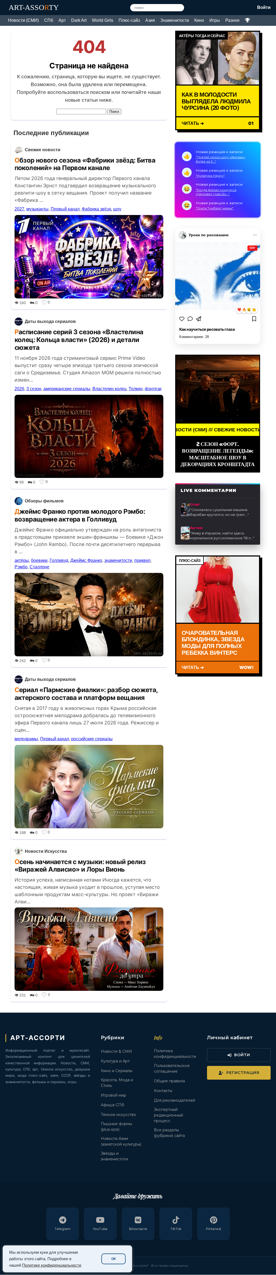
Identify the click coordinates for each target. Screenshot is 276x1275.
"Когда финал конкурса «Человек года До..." (216, 192)
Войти (264, 7)
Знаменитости (174, 20)
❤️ (239, 310)
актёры (22, 560)
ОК (113, 1259)
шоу (117, 209)
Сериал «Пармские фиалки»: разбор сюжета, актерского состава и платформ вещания (86, 694)
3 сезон (33, 388)
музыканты (37, 209)
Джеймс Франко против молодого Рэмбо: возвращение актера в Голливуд (80, 515)
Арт (62, 20)
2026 (19, 388)
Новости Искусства (46, 851)
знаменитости (118, 560)
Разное (232, 20)
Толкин (136, 388)
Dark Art (79, 20)
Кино (199, 20)
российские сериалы (92, 739)
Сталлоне (39, 567)
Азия (150, 20)
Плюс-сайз (129, 20)
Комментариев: (194, 337)
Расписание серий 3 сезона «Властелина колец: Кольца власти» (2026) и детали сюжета (79, 339)
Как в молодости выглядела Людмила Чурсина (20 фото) (216, 101)
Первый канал (65, 209)
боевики (39, 560)
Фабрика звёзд (96, 209)
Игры (214, 20)
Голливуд (59, 560)
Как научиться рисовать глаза (207, 329)
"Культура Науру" (210, 176)
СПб (48, 20)
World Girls (102, 20)
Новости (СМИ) (23, 20)
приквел (142, 560)
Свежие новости (42, 149)
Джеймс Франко (86, 560)
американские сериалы (66, 388)
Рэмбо (21, 567)
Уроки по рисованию (209, 235)
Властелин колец (109, 388)
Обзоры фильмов (44, 501)
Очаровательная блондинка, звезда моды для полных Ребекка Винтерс (213, 642)
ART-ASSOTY (34, 7)
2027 (19, 209)
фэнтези (153, 388)
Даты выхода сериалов (50, 321)
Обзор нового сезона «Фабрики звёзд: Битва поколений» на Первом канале (85, 164)
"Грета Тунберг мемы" (214, 208)
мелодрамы (26, 739)
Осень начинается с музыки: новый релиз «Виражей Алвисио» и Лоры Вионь (80, 866)
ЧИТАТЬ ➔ (193, 123)
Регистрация (242, 1072)
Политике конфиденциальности (51, 1265)
